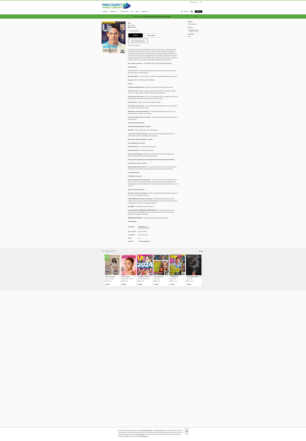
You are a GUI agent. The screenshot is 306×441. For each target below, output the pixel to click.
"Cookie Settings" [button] (140, 434)
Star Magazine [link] (174, 276)
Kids (132, 11)
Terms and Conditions (146, 430)
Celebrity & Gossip (193, 30)
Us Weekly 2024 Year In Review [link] (144, 276)
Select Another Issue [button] (137, 41)
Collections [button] (113, 11)
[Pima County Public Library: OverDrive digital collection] (116, 5)
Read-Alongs (124, 11)
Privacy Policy (159, 430)
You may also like (108, 251)
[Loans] (191, 11)
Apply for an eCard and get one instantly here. (158, 16)
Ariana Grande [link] (125, 276)
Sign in (199, 11)
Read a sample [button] (151, 35)
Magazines (145, 11)
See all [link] (201, 251)
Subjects (104, 11)
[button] (194, 2)
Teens (137, 11)
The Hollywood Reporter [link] (193, 276)
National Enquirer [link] (159, 276)
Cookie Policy (144, 436)
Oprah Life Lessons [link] (110, 276)
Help (201, 2)
